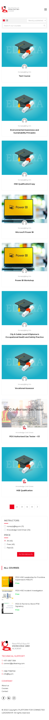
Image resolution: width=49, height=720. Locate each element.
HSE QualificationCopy (24, 184)
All (10, 541)
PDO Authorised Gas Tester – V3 (24, 436)
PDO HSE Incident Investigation (29, 590)
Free (11, 544)
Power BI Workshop (24, 280)
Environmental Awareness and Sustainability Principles (24, 131)
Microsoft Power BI (24, 232)
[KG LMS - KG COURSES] (10, 9)
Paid (10, 548)
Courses (5, 688)
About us (5, 686)
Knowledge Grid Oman (18, 530)
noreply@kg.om (15, 526)
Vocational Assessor (24, 388)
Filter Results (26, 554)
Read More (24, 50)
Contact (5, 691)
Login (4, 3)
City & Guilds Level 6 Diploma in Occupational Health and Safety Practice (24, 335)
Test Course (24, 76)
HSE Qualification (25, 490)
